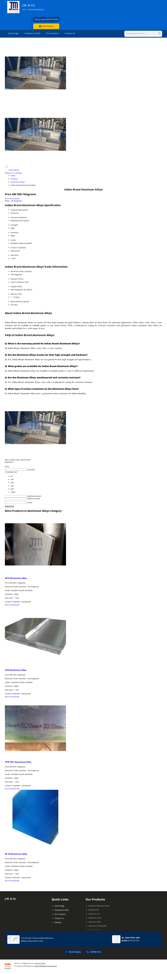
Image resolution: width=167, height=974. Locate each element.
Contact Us (70, 33)
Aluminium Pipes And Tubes (99, 906)
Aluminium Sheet (95, 918)
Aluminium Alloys (18, 182)
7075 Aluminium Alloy (15, 670)
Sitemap (58, 922)
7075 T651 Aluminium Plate (18, 762)
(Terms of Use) (40, 963)
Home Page (13, 33)
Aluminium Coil (94, 914)
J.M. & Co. (33, 7)
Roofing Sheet (94, 910)
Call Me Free (95, 951)
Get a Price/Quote (12, 198)
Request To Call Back (13, 173)
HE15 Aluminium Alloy (16, 578)
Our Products (52, 33)
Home (13, 175)
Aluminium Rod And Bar (97, 926)
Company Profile (32, 33)
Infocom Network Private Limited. (45, 966)
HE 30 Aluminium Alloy (16, 854)
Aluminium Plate (95, 922)
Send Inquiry (47, 26)
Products (14, 179)
